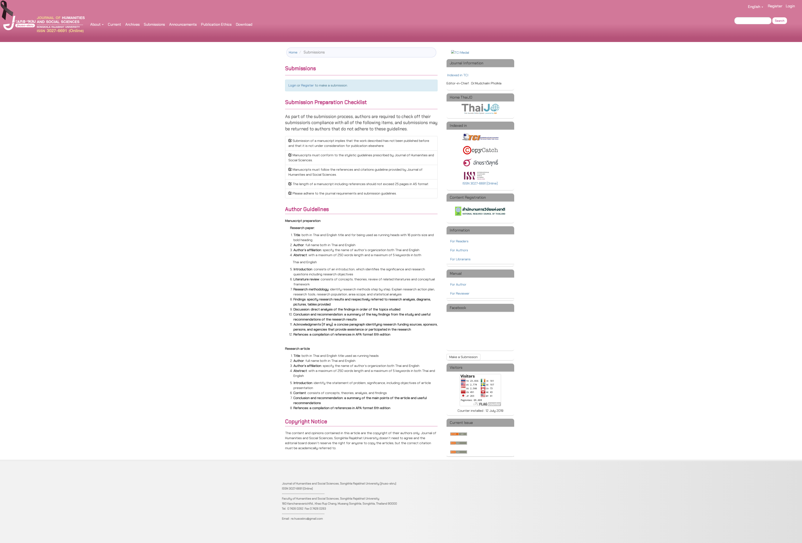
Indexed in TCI (457, 75)
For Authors (459, 250)
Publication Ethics (216, 24)
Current (114, 24)
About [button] (96, 24)
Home (293, 52)
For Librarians (460, 259)
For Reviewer (460, 293)
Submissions (154, 24)
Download (244, 24)
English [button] (754, 6)
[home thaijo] (480, 109)
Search (779, 21)
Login (790, 6)
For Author (458, 284)
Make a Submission (463, 357)
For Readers (459, 241)
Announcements (183, 24)
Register (775, 6)
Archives (132, 24)
